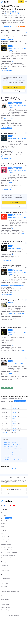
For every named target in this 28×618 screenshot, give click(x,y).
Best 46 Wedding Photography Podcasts (13, 448)
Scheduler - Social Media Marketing (10, 591)
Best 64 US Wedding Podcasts (10, 446)
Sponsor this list (20, 26)
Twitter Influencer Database (8, 555)
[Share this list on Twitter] (8, 13)
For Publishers (4, 565)
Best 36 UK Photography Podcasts (11, 455)
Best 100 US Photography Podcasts (12, 457)
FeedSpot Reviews (6, 521)
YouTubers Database (6, 547)
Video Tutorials (5, 599)
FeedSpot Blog (5, 610)
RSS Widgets (4, 583)
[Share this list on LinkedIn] (10, 13)
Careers (6, 518)
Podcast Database (6, 539)
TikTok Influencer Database (8, 557)
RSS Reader (4, 568)
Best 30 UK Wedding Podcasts (10, 452)
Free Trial (21, 1)
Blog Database (5, 536)
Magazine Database (6, 541)
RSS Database (4, 533)
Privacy (3, 523)
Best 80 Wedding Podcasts (10, 442)
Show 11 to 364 (8, 387)
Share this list (5, 466)
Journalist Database (6, 544)
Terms (2, 526)
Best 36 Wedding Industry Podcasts (12, 444)
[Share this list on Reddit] (13, 13)
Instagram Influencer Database (9, 552)
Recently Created (5, 607)
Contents (14, 11)
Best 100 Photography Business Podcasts (13, 459)
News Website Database (7, 549)
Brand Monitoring (5, 578)
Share (2, 13)
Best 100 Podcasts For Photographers (12, 450)
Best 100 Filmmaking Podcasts (10, 454)
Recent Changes (5, 604)
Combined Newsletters (7, 581)
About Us (3, 512)
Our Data (3, 515)
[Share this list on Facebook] (5, 13)
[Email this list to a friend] (15, 13)
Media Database (5, 570)
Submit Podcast (7, 26)
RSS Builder (4, 589)
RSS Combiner (4, 586)
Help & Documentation (7, 602)
